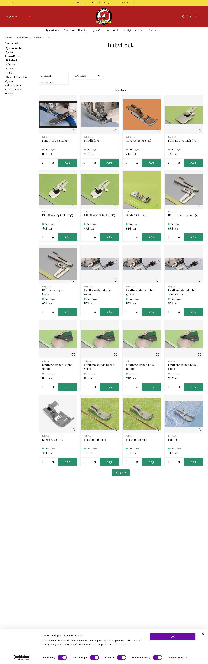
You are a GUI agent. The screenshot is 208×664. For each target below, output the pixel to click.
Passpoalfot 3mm (95, 439)
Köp (67, 162)
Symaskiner (52, 30)
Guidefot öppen (136, 215)
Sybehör (97, 30)
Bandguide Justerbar (55, 140)
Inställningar (175, 657)
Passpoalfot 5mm (137, 439)
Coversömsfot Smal (138, 140)
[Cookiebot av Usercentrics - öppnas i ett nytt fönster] (21, 657)
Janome (11, 68)
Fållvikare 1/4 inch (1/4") (57, 215)
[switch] (94, 657)
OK (173, 636)
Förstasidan (9, 37)
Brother (12, 64)
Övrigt (9, 93)
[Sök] (30, 16)
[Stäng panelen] (203, 634)
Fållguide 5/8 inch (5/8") (183, 140)
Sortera (80, 75)
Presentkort (155, 30)
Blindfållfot (91, 140)
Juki (10, 72)
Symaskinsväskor (14, 89)
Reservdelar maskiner (17, 77)
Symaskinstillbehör (75, 30)
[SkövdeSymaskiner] (104, 16)
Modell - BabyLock (47, 76)
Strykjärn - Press (133, 30)
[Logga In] (183, 16)
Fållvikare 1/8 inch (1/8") (99, 215)
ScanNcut (112, 30)
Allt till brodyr (13, 85)
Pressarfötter (38, 37)
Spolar (9, 52)
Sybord (9, 81)
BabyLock (50, 37)
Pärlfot (172, 439)
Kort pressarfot (52, 439)
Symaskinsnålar (14, 48)
